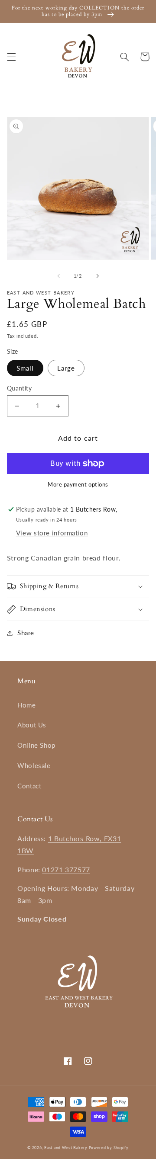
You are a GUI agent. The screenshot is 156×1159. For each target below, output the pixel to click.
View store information (52, 533)
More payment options (78, 484)
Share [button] (25, 633)
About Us (31, 725)
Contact (29, 786)
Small (25, 368)
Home (26, 705)
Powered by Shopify (109, 1147)
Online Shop (36, 745)
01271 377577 (66, 869)
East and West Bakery (66, 1147)
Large (66, 368)
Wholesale (34, 765)
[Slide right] (97, 275)
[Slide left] (58, 275)
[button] (11, 57)
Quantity (19, 388)
